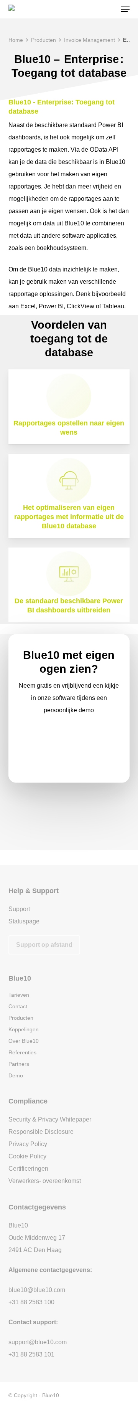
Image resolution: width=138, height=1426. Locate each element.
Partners (18, 1064)
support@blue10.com (37, 1342)
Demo (15, 1075)
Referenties (22, 1052)
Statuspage (23, 921)
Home (15, 40)
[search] (110, 9)
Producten (43, 40)
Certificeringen (28, 1168)
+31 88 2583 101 (31, 1354)
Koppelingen (23, 1029)
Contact (17, 1006)
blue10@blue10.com (36, 1290)
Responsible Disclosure (41, 1131)
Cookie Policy (27, 1156)
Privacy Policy (27, 1144)
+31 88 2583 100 (31, 1302)
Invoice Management (89, 40)
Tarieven (18, 995)
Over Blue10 (23, 1041)
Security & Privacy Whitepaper (49, 1119)
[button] (125, 9)
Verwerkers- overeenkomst (44, 1181)
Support (19, 909)
